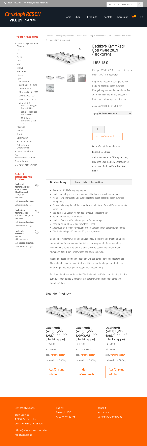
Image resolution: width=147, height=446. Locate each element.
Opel (19, 78)
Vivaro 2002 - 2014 (27, 95)
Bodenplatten (21, 161)
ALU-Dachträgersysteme (26, 43)
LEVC (19, 60)
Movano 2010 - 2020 (28, 92)
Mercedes (21, 71)
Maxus (20, 67)
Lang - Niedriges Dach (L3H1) (29, 113)
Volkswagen (22, 137)
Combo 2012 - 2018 (28, 85)
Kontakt (101, 407)
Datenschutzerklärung (109, 416)
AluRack (112, 166)
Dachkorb (121, 166)
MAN (19, 64)
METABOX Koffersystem (26, 164)
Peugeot (21, 126)
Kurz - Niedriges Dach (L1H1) (29, 107)
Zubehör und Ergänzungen (23, 146)
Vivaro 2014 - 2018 (27, 99)
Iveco (19, 56)
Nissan (20, 75)
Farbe (95, 113)
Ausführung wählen (56, 372)
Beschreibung (58, 182)
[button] (80, 49)
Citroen (20, 46)
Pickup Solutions (25, 141)
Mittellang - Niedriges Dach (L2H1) (28, 121)
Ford (19, 53)
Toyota (20, 134)
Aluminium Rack (99, 166)
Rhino (95, 170)
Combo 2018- (25, 88)
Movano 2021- (25, 81)
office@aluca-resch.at (28, 430)
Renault (20, 130)
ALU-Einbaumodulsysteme (25, 156)
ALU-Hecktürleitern (24, 151)
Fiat (18, 49)
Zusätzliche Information (89, 182)
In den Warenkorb (107, 136)
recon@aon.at (23, 434)
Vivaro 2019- (25, 103)
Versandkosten (26, 201)
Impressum (103, 412)
